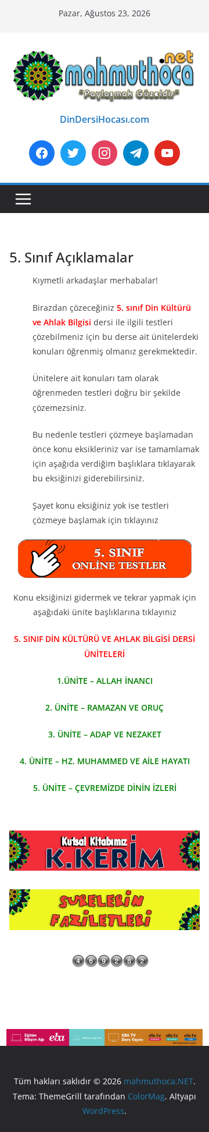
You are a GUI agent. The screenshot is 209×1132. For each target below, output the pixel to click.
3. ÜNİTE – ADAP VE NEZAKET (104, 734)
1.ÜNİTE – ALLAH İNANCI (105, 680)
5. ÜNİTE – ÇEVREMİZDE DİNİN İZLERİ (104, 787)
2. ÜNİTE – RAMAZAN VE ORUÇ (104, 707)
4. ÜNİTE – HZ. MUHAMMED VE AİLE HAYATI (105, 761)
